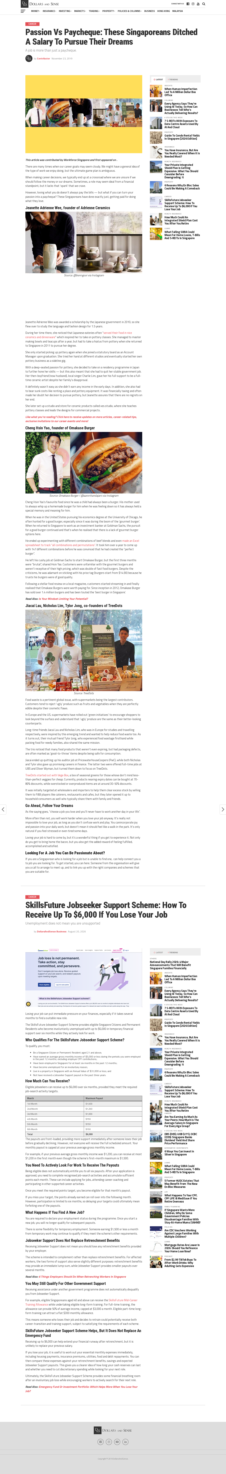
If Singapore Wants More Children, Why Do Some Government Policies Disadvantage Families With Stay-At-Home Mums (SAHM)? (182, 1216)
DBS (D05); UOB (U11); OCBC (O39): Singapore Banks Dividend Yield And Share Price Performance (181, 1139)
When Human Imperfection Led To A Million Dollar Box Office (181, 92)
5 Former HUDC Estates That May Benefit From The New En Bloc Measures (182, 1183)
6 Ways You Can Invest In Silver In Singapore (179, 1153)
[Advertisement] (83, 299)
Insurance (49, 11)
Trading (93, 11)
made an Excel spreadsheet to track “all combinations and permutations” (82, 543)
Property (108, 11)
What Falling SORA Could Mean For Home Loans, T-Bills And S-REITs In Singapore (182, 235)
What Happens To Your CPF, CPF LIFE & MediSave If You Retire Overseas (181, 1198)
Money (35, 11)
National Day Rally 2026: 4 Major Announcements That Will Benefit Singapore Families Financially (170, 965)
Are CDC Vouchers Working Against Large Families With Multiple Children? (182, 1233)
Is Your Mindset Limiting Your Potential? (63, 599)
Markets (79, 11)
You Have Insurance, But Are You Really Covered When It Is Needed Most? (182, 153)
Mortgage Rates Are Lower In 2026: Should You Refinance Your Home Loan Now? (182, 1248)
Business (149, 11)
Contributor (43, 58)
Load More (113, 1414)
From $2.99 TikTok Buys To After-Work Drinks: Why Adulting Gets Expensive (180, 1262)
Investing (64, 11)
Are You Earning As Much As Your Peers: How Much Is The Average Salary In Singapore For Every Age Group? (182, 1121)
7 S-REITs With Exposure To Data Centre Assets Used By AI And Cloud (181, 124)
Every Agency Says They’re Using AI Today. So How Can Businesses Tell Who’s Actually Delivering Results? (181, 108)
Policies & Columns (129, 11)
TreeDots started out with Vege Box (46, 775)
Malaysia (177, 11)
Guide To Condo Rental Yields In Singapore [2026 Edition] (182, 137)
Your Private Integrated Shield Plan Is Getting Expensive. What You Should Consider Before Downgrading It (181, 171)
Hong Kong (163, 11)
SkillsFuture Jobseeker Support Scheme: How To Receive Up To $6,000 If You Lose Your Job (181, 204)
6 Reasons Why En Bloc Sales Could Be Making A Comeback (182, 187)
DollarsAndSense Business (51, 931)
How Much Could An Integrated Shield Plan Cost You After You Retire (181, 220)
